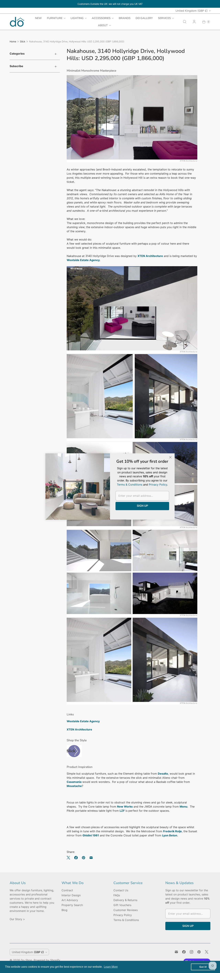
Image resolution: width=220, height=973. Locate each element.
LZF (122, 810)
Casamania (74, 782)
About (103, 25)
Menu (183, 806)
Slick (22, 41)
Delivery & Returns (125, 900)
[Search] (184, 22)
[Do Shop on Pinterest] (199, 952)
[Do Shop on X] (206, 952)
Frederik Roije (172, 831)
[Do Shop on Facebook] (184, 952)
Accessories (101, 18)
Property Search (72, 905)
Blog (64, 910)
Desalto (163, 773)
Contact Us (120, 890)
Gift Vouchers (122, 905)
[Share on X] (69, 857)
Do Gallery (144, 18)
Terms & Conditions (126, 920)
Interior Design (71, 895)
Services (164, 18)
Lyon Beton (169, 835)
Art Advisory (70, 900)
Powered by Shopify (47, 960)
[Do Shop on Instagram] (191, 952)
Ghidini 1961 (90, 835)
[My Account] (194, 22)
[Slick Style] (74, 756)
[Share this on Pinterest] (83, 857)
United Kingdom (191, 10)
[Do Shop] (17, 21)
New (38, 18)
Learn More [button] (111, 966)
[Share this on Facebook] (76, 857)
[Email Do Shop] (176, 952)
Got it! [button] (203, 966)
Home (13, 41)
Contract (67, 890)
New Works (125, 806)
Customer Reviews (125, 910)
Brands (124, 18)
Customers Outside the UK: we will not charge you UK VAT (110, 3)
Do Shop (26, 960)
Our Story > (17, 919)
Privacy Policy (122, 915)
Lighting (77, 18)
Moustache (74, 786)
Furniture (54, 18)
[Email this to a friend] (91, 857)
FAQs (116, 895)
